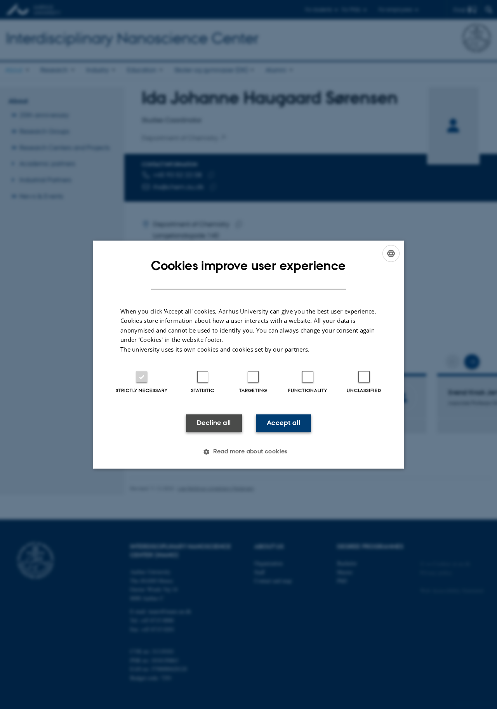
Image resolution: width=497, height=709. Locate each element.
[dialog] (248, 354)
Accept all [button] (283, 423)
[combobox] (391, 253)
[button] (248, 451)
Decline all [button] (214, 423)
